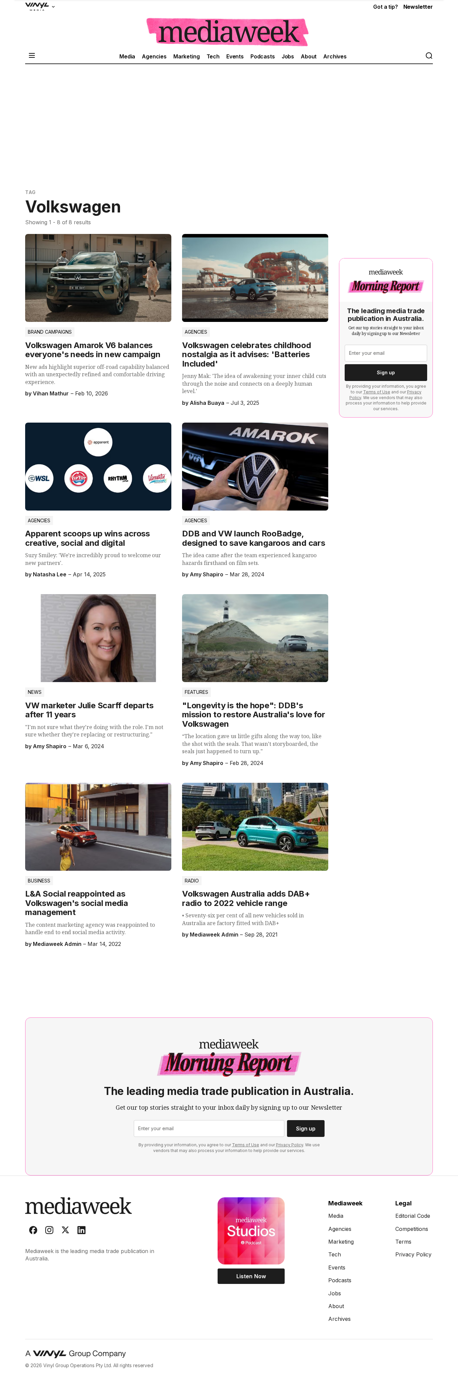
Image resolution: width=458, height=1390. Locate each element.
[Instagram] (49, 1231)
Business (39, 880)
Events (235, 56)
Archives (335, 56)
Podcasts (262, 56)
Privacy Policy (289, 1144)
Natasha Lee (49, 574)
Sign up (386, 372)
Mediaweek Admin (57, 944)
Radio (192, 880)
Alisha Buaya (207, 402)
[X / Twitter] (65, 1231)
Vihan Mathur (51, 393)
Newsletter (418, 7)
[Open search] (429, 56)
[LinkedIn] (81, 1231)
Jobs (288, 56)
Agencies (154, 56)
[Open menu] (32, 56)
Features (196, 692)
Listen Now (251, 1276)
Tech (213, 56)
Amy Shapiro (206, 574)
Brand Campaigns (50, 332)
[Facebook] (33, 1231)
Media (127, 56)
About (309, 56)
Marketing (186, 56)
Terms (403, 1241)
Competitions (411, 1229)
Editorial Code (412, 1215)
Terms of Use (376, 391)
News (35, 692)
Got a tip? (385, 7)
